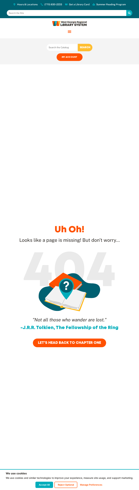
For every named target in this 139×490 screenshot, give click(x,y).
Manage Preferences (91, 484)
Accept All (44, 484)
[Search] (129, 13)
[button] (69, 31)
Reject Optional (66, 484)
